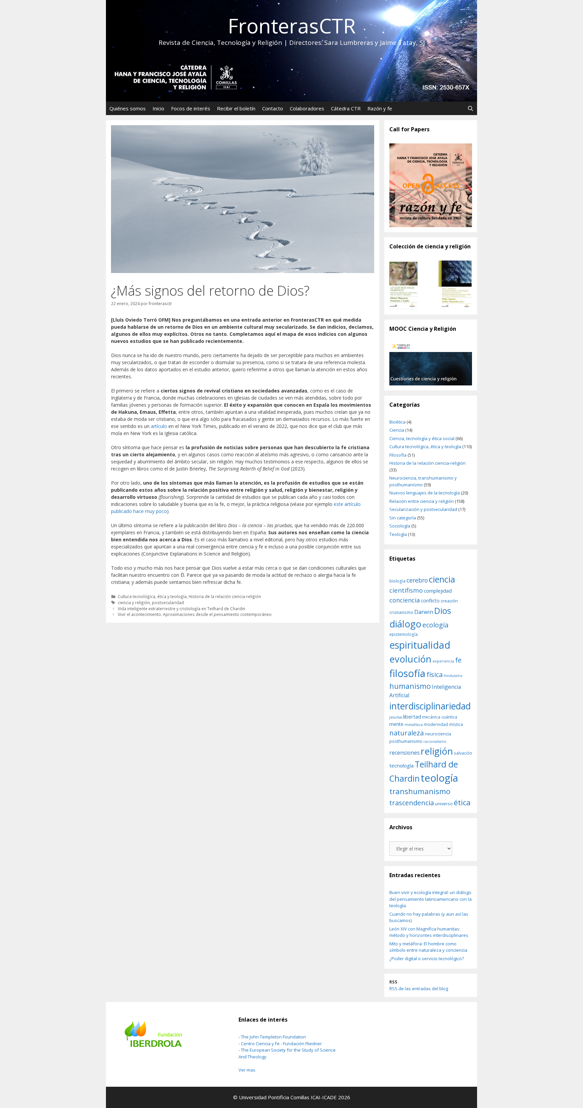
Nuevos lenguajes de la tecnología (424, 493)
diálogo (405, 623)
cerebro (417, 580)
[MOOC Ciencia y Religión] (430, 364)
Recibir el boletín (236, 108)
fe (458, 660)
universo (444, 804)
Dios (442, 610)
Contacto (272, 108)
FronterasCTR (292, 25)
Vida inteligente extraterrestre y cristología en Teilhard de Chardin (181, 608)
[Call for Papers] (430, 185)
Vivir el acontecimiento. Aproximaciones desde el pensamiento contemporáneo (195, 614)
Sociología (399, 526)
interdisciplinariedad (430, 706)
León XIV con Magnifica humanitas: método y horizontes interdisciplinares (428, 932)
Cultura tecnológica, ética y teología (152, 596)
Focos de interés (190, 108)
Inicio (158, 108)
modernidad (436, 724)
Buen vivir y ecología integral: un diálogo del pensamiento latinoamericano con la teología (430, 899)
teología (439, 778)
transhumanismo (419, 791)
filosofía (407, 673)
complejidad (438, 590)
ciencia (442, 579)
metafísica (414, 724)
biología (397, 581)
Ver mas (247, 1070)
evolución (410, 659)
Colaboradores (307, 108)
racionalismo (434, 741)
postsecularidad (168, 602)
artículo (159, 426)
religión (437, 751)
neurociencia (438, 734)
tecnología (401, 765)
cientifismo (406, 590)
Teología (398, 534)
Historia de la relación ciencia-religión (225, 596)
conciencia (404, 600)
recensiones (404, 752)
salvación (463, 753)
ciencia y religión (134, 602)
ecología (435, 624)
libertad (412, 716)
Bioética (397, 422)
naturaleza (406, 732)
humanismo (410, 686)
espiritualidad (419, 645)
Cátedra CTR (346, 108)
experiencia (443, 661)
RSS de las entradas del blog (418, 988)
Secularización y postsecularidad (423, 509)
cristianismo (401, 612)
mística (456, 724)
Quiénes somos (127, 108)
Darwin (423, 612)
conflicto (430, 600)
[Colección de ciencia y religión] (430, 285)
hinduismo (453, 675)
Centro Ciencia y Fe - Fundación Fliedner (281, 1044)
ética (462, 802)
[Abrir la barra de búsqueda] (470, 108)
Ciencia (396, 430)
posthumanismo (405, 741)
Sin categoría (402, 518)
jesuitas (395, 717)
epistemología (403, 634)
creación (449, 601)
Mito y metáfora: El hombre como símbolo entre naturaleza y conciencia (428, 947)
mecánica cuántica (439, 717)
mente (396, 724)
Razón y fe (379, 108)
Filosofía (398, 455)
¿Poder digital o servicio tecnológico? (426, 958)
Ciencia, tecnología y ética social (421, 438)
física (434, 674)
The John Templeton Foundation (273, 1037)
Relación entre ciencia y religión (421, 501)
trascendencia (411, 802)
